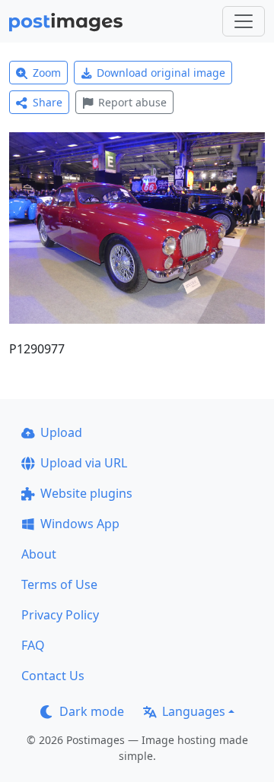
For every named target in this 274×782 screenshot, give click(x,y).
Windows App (79, 523)
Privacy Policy (60, 614)
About (38, 554)
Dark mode (91, 711)
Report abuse (132, 102)
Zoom (47, 72)
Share (47, 102)
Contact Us (52, 675)
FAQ (33, 645)
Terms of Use (59, 584)
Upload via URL (83, 462)
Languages (193, 711)
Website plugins (86, 493)
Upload (61, 432)
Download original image (161, 72)
